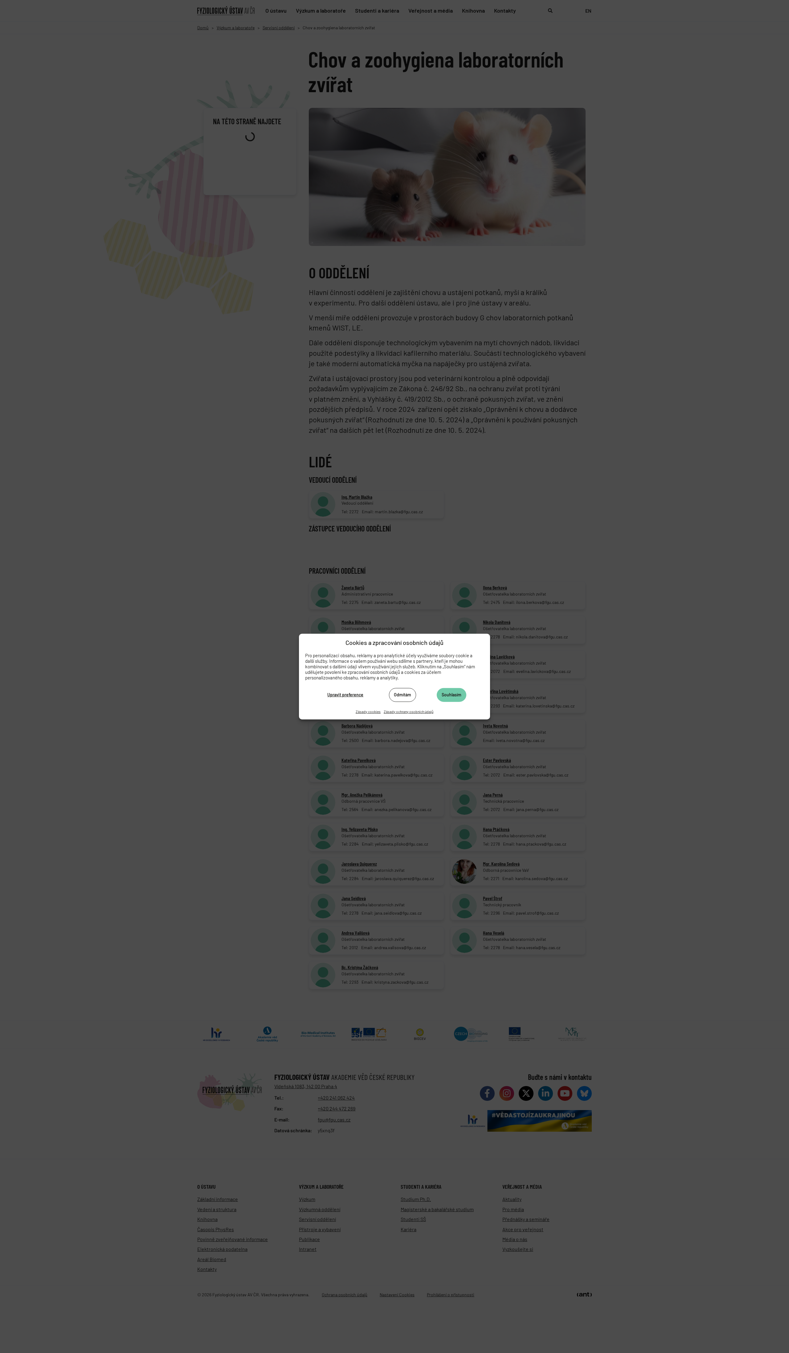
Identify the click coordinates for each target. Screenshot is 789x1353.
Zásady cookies (368, 711)
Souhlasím (451, 694)
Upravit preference (345, 694)
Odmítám (402, 694)
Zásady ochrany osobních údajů (408, 711)
